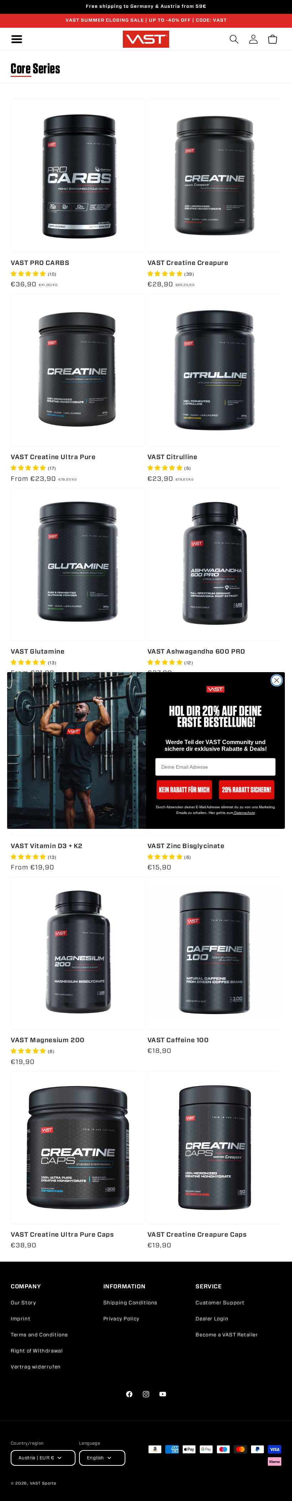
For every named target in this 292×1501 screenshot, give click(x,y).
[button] (184, 789)
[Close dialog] (276, 680)
